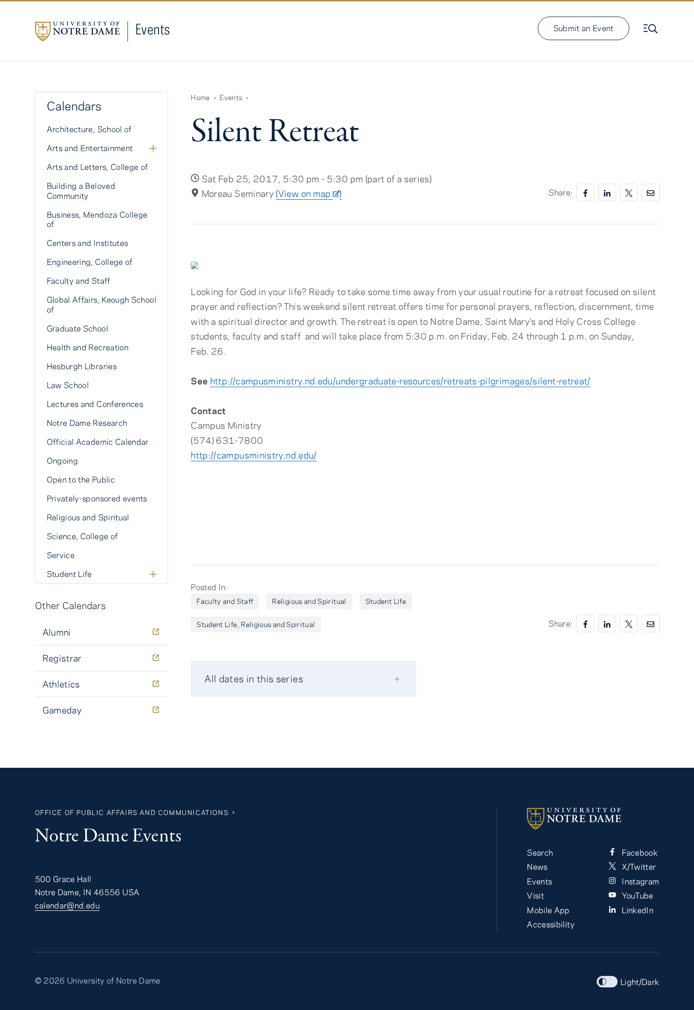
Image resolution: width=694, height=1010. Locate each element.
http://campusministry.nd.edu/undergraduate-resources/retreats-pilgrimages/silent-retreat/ (400, 381)
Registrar (62, 658)
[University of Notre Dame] (593, 818)
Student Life (385, 601)
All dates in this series (253, 678)
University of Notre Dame (114, 980)
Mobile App (548, 910)
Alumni (56, 632)
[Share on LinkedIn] (607, 192)
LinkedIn (636, 910)
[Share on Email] (651, 192)
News (537, 866)
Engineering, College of (90, 261)
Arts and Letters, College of (97, 166)
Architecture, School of (89, 129)
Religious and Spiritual (309, 601)
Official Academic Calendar (98, 441)
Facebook (639, 852)
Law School (68, 385)
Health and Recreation (88, 347)
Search (540, 852)
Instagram (640, 881)
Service (61, 555)
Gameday (62, 710)
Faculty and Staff (224, 601)
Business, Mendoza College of (97, 219)
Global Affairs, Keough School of (101, 304)
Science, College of (82, 536)
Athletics (61, 684)
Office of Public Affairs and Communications (132, 812)
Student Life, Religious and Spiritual (255, 624)
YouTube (636, 895)
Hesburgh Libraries (82, 366)
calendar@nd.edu (67, 905)
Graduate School (77, 328)
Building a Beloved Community (81, 190)
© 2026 (50, 980)
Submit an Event (583, 28)
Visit (535, 895)
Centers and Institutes (87, 243)
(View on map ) (308, 193)
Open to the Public (81, 479)
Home (200, 97)
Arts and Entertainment (90, 148)
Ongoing (62, 460)
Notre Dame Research (87, 422)
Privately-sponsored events (97, 498)
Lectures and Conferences (95, 404)
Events (152, 29)
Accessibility (551, 924)
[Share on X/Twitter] (629, 192)
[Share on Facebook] (585, 192)
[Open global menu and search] (651, 29)
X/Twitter (638, 866)
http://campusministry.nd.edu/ (253, 455)
